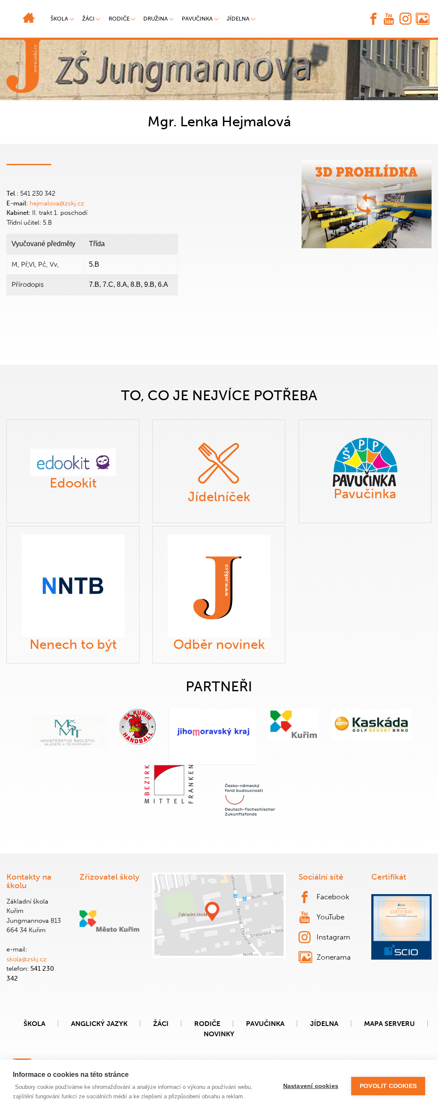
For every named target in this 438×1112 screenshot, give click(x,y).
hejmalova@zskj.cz (57, 203)
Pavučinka (197, 18)
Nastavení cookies (310, 1086)
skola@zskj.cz (26, 959)
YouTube (330, 917)
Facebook (333, 896)
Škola (34, 1024)
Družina (155, 18)
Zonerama (334, 957)
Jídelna (238, 18)
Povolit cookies (388, 1086)
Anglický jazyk (99, 1024)
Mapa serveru (389, 1024)
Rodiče (119, 18)
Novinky (219, 1034)
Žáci (161, 1024)
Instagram (333, 937)
